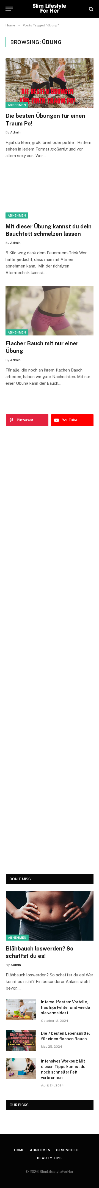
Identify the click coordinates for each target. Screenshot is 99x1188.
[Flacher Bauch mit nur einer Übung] (50, 310)
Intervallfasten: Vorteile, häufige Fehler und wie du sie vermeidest (65, 1007)
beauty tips (49, 1158)
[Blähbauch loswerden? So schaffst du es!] (50, 915)
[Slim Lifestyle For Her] (49, 9)
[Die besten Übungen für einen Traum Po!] (50, 83)
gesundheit (67, 1150)
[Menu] (9, 9)
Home (19, 1150)
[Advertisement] (50, 650)
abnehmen (17, 104)
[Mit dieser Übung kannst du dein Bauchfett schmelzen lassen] (50, 194)
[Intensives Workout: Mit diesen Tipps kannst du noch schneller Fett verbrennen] (21, 1068)
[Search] (91, 9)
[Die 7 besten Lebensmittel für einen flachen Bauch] (21, 1040)
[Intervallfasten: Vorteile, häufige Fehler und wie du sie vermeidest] (21, 1009)
